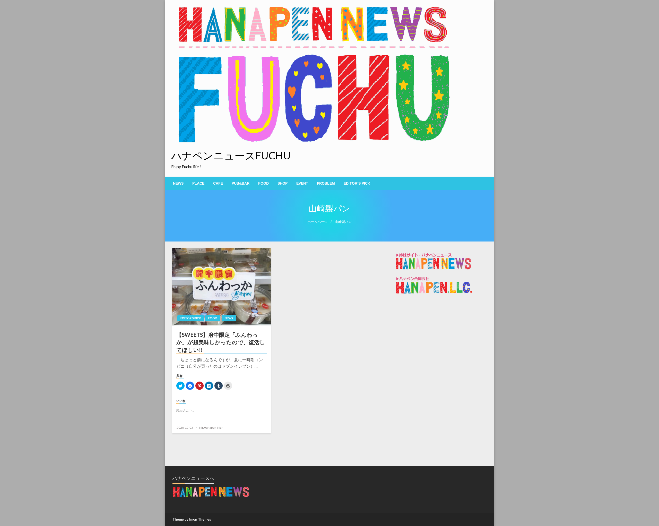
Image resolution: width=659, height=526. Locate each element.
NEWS (178, 183)
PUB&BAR (240, 183)
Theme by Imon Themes (191, 519)
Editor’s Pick (357, 183)
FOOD (263, 183)
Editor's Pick (190, 318)
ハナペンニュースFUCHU (231, 155)
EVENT (302, 183)
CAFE (218, 183)
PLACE (198, 183)
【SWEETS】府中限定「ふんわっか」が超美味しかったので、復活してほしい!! (220, 342)
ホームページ (317, 222)
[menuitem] (178, 183)
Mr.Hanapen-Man (211, 427)
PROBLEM (326, 183)
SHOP (283, 183)
